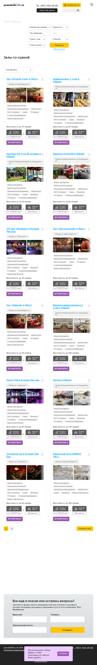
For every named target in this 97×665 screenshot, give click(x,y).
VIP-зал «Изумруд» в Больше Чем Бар (22, 230)
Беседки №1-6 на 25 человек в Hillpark (23, 155)
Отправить (67, 630)
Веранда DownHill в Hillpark (68, 154)
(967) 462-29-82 (84, 648)
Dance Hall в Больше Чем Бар (22, 380)
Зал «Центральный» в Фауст (69, 229)
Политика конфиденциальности (17, 650)
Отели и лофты (40, 661)
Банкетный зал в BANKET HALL (67, 455)
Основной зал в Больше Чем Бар (22, 455)
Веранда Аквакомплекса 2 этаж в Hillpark (68, 306)
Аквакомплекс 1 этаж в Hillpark (66, 80)
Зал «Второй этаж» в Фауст (22, 79)
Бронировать (14, 142)
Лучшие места (73, 5)
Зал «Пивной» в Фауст (19, 305)
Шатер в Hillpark (62, 380)
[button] (42, 95)
